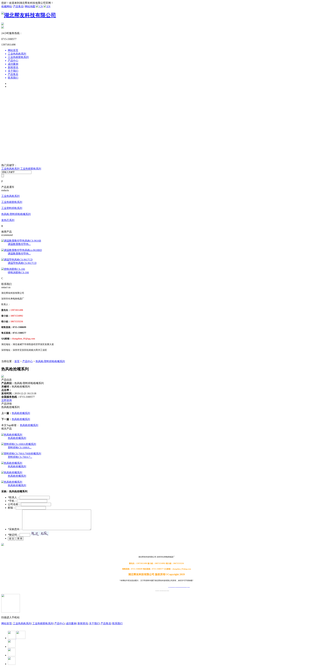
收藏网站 (6, 6)
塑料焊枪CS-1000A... (19, 447)
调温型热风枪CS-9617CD (22, 263)
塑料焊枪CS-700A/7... (20, 457)
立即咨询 (6, 400)
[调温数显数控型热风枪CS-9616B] (21, 240)
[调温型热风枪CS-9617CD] (17, 259)
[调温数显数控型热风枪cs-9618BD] (21, 250)
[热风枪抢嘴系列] (11, 434)
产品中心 (27, 361)
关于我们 (94, 623)
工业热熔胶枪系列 (30, 168)
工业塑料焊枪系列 (11, 208)
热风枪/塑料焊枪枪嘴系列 (16, 214)
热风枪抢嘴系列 (21, 413)
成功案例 (71, 623)
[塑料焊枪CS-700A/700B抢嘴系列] (21, 453)
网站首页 (6, 623)
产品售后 (18, 6)
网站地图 (30, 6)
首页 (17, 361)
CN (40, 6)
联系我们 (117, 623)
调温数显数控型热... (19, 244)
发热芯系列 (7, 220)
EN (48, 6)
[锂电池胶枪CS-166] (13, 269)
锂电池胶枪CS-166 (18, 272)
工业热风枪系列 (10, 168)
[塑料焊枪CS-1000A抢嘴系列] (18, 444)
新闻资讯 (82, 623)
